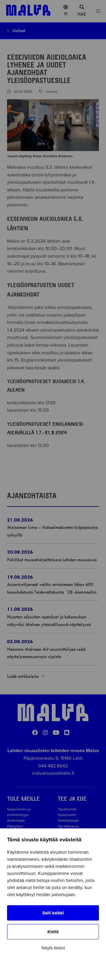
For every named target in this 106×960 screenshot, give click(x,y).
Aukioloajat (16, 820)
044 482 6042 (53, 766)
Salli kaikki (53, 913)
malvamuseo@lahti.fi (53, 773)
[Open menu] (98, 11)
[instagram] (45, 732)
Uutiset (18, 30)
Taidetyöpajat (68, 820)
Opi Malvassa (68, 826)
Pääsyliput (15, 826)
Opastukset (67, 815)
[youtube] (56, 732)
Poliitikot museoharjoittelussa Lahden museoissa (52, 560)
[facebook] (35, 732)
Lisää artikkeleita (23, 676)
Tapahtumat (67, 809)
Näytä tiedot (53, 948)
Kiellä (53, 931)
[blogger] (66, 732)
